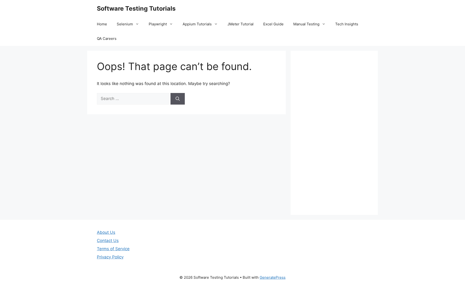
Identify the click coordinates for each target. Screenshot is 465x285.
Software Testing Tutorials (136, 8)
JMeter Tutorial (240, 24)
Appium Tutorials (197, 24)
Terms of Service (113, 248)
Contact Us (108, 240)
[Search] (177, 99)
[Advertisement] (334, 132)
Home (102, 24)
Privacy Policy (110, 257)
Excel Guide (273, 24)
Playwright (158, 24)
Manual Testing (306, 24)
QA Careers (106, 38)
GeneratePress (273, 277)
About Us (106, 232)
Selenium (125, 24)
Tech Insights (346, 24)
